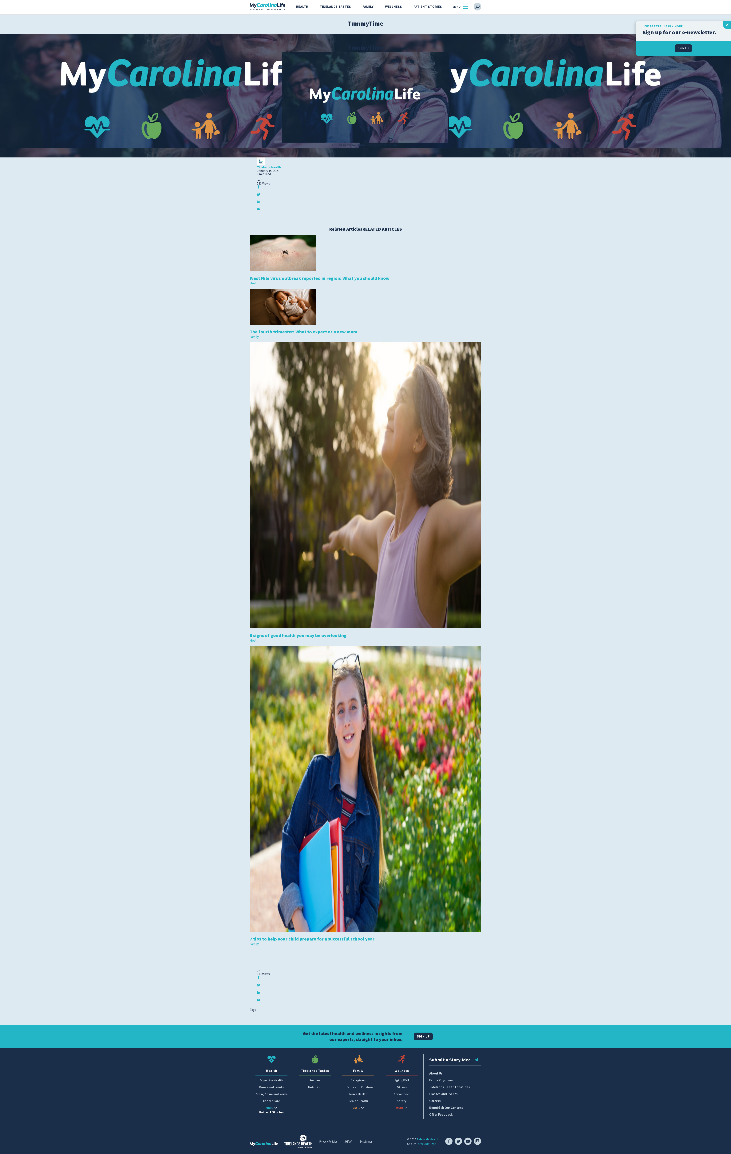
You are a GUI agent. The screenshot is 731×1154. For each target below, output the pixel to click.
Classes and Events (443, 1094)
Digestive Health (271, 1080)
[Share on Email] (258, 209)
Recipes (315, 1080)
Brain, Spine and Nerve (271, 1094)
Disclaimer (366, 1141)
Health (302, 7)
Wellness (393, 7)
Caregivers (358, 1080)
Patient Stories (427, 7)
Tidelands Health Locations (449, 1087)
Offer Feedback (441, 1114)
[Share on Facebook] (258, 187)
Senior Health (358, 1101)
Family (368, 7)
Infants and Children (358, 1087)
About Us (436, 1073)
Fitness (402, 1087)
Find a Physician (441, 1080)
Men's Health (358, 1094)
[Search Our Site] (477, 6)
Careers (435, 1101)
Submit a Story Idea (450, 1060)
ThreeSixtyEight (426, 1144)
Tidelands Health (427, 1139)
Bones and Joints (271, 1087)
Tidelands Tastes (335, 7)
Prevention (402, 1094)
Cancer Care (271, 1101)
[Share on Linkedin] (258, 201)
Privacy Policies (328, 1141)
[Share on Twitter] (258, 194)
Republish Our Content (446, 1108)
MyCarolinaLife (267, 6)
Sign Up (423, 1036)
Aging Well (401, 1080)
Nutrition (315, 1087)
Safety (401, 1101)
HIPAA (348, 1141)
